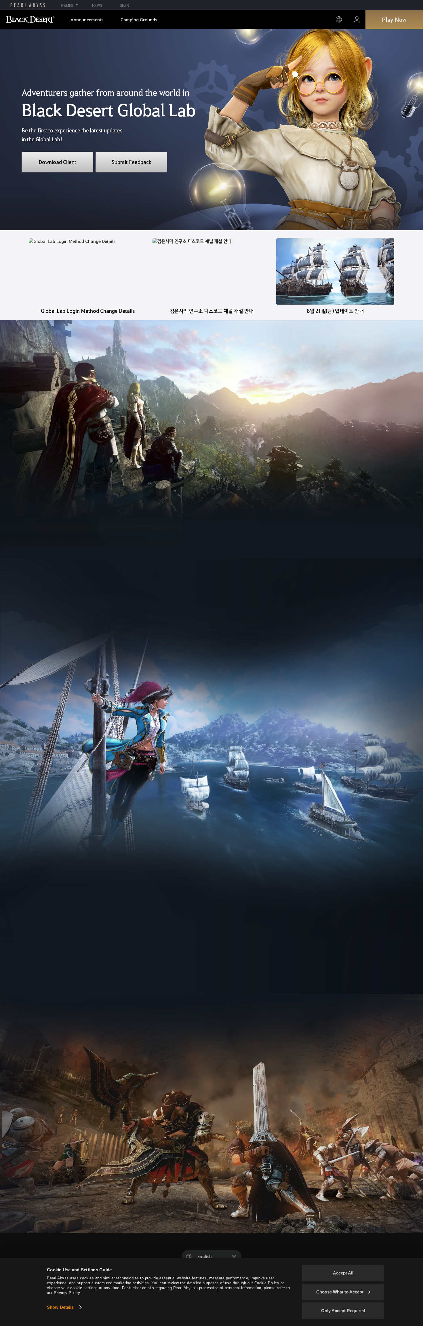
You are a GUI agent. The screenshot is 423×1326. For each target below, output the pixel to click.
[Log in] (357, 19)
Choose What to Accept (339, 1291)
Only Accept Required (343, 1310)
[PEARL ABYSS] (27, 5)
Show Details (60, 1307)
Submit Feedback (131, 162)
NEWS (97, 5)
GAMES (67, 5)
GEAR (124, 5)
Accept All (343, 1272)
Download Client (57, 162)
